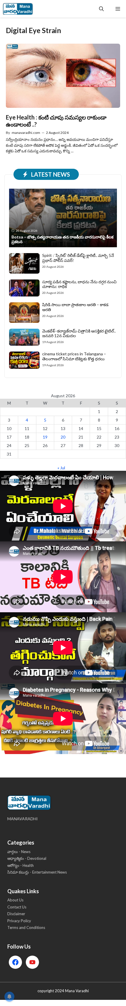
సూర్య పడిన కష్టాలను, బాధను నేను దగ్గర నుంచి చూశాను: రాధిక (79, 284)
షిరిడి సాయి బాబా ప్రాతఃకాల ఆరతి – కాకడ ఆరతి (75, 307)
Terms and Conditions (26, 927)
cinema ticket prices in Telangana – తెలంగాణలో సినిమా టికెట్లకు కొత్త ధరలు (74, 356)
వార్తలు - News (18, 851)
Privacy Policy (19, 920)
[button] (101, 9)
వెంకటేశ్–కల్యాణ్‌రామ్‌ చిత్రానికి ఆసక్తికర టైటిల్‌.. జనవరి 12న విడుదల (79, 333)
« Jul (61, 467)
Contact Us (16, 907)
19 (45, 436)
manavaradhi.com (26, 132)
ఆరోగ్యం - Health (20, 865)
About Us (15, 900)
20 (63, 436)
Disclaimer (16, 913)
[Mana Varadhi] (18, 9)
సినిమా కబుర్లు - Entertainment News (37, 872)
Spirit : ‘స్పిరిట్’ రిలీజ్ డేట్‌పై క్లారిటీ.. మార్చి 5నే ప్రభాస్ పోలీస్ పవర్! (78, 258)
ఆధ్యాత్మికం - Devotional (26, 858)
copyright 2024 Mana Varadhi (63, 990)
